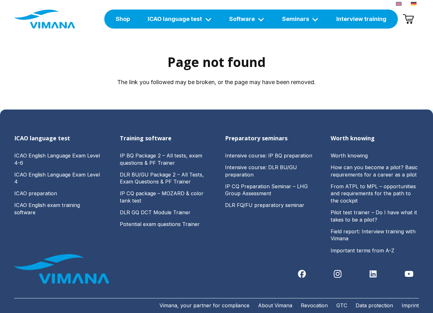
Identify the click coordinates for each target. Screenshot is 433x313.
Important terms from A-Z (362, 250)
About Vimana (275, 305)
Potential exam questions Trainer (160, 224)
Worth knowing (349, 155)
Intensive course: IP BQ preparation (268, 155)
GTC (341, 305)
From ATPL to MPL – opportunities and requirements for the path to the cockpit (373, 193)
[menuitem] (400, 3)
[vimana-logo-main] (44, 19)
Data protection (374, 305)
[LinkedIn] (373, 274)
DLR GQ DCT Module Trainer (155, 212)
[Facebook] (302, 274)
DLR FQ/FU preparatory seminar (264, 205)
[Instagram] (338, 274)
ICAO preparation (35, 193)
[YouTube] (409, 274)
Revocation (314, 305)
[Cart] (408, 19)
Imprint (410, 305)
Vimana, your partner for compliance (204, 305)
